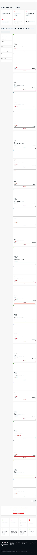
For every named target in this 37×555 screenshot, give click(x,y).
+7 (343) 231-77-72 (33, 542)
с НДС (3, 41)
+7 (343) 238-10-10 (33, 544)
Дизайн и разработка (33, 552)
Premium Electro (12, 544)
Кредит (16, 545)
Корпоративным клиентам (25, 542)
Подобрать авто (18, 513)
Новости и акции (23, 543)
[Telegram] (32, 1)
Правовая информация (3, 552)
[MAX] (31, 1)
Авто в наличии (12, 542)
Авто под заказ (12, 543)
